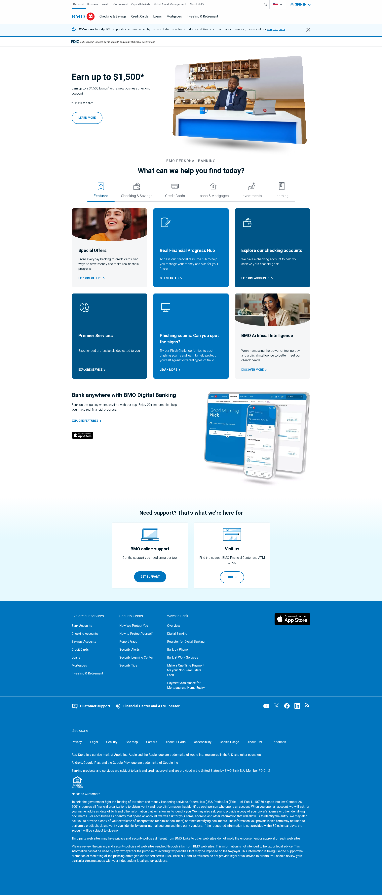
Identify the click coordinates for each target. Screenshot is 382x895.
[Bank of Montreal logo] (83, 16)
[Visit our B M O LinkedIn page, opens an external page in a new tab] (297, 706)
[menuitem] (78, 4)
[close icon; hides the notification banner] (308, 29)
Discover (252, 370)
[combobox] (278, 4)
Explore (89, 278)
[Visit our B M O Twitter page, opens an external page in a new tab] (276, 706)
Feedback (279, 742)
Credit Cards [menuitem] (139, 16)
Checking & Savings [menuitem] (113, 16)
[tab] (101, 191)
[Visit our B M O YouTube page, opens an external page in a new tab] (266, 706)
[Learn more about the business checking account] (239, 104)
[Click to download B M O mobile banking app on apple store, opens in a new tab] (292, 619)
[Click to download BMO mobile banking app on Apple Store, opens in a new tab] (83, 436)
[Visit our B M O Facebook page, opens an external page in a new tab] (287, 706)
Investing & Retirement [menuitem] (202, 16)
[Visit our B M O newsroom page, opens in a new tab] (307, 706)
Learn (168, 370)
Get (169, 278)
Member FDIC (256, 770)
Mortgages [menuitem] (174, 16)
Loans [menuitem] (157, 16)
